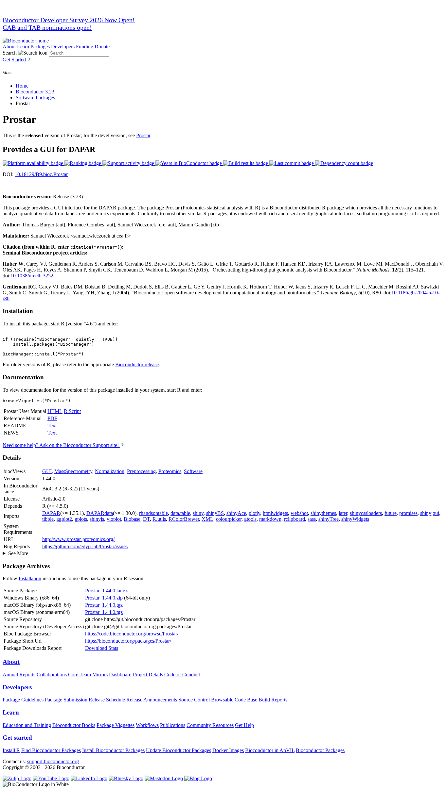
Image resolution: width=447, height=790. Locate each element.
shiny (198, 513)
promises (408, 513)
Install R (11, 750)
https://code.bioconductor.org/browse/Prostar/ (131, 633)
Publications (172, 725)
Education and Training (27, 725)
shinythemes (323, 513)
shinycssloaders (366, 513)
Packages (40, 46)
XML (207, 519)
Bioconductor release (137, 364)
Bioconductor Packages (320, 750)
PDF (52, 418)
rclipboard (294, 519)
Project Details (148, 674)
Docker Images (228, 750)
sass (312, 519)
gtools (250, 519)
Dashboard (120, 674)
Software (193, 471)
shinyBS (215, 513)
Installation (30, 578)
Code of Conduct (182, 674)
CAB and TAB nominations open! (47, 27)
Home (22, 86)
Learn (23, 46)
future (390, 513)
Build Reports (273, 699)
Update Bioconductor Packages (178, 750)
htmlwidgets (275, 513)
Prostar (143, 135)
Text (52, 425)
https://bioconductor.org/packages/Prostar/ (128, 641)
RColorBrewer (184, 519)
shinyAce (236, 513)
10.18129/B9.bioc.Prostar (41, 174)
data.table (180, 513)
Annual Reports (19, 674)
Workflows (147, 725)
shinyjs (97, 519)
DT (146, 519)
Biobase (132, 519)
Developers (63, 46)
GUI (47, 471)
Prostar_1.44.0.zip (104, 598)
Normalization (109, 471)
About (9, 46)
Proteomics (169, 471)
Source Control (194, 699)
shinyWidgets (355, 519)
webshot (299, 513)
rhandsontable (153, 513)
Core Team (79, 674)
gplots (81, 519)
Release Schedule (107, 699)
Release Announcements (151, 699)
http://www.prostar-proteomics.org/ (78, 539)
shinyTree (328, 519)
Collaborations (52, 674)
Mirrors (100, 674)
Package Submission (66, 699)
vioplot (114, 519)
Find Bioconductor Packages (51, 750)
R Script (72, 411)
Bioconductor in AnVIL (270, 750)
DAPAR (51, 513)
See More (18, 553)
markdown (270, 519)
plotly (254, 513)
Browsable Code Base (234, 699)
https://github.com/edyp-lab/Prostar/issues (85, 546)
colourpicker (228, 519)
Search (10, 53)
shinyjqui (429, 513)
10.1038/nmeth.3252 (31, 275)
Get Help (244, 725)
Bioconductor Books (73, 725)
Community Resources (210, 725)
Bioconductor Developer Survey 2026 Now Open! (69, 20)
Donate (102, 46)
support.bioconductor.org (53, 761)
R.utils (159, 519)
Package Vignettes (115, 725)
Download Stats (101, 648)
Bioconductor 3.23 (35, 91)
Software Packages (35, 97)
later (343, 513)
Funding (84, 46)
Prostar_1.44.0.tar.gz (106, 590)
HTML (55, 411)
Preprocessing (141, 471)
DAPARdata (99, 513)
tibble (48, 519)
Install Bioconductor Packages (113, 750)
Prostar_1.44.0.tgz (104, 605)
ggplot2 (64, 519)
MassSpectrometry (73, 471)
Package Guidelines (23, 699)
